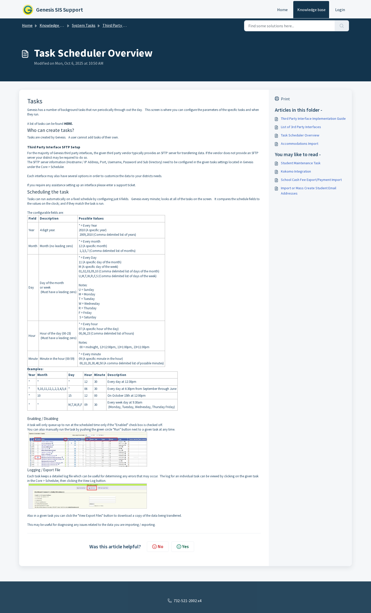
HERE (68, 124)
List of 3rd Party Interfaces (301, 127)
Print (285, 98)
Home (282, 9)
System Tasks (83, 25)
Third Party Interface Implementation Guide (313, 118)
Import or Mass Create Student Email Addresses (308, 191)
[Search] (342, 25)
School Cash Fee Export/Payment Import (311, 179)
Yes (185, 546)
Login (340, 9)
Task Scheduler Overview (300, 135)
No (160, 546)
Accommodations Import (299, 143)
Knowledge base (311, 9)
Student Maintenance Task (301, 163)
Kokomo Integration (296, 171)
